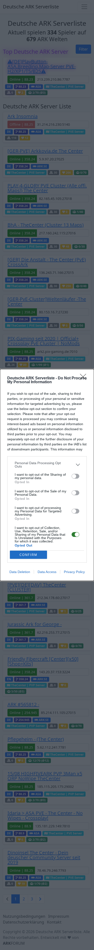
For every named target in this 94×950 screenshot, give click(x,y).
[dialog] (47, 475)
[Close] (84, 378)
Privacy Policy (74, 572)
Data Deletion (19, 572)
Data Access (47, 572)
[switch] (75, 476)
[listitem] (47, 464)
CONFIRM (28, 555)
